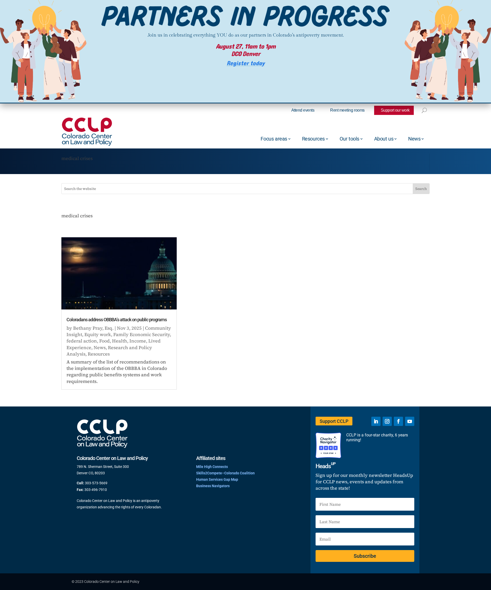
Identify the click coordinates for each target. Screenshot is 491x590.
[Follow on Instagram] (387, 421)
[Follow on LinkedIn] (376, 421)
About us (384, 139)
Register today (246, 63)
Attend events (303, 110)
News (414, 139)
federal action (81, 341)
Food (104, 341)
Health (119, 341)
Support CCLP (334, 421)
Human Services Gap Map (217, 479)
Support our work (395, 110)
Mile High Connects (212, 467)
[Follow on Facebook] (398, 421)
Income (137, 341)
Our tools (349, 139)
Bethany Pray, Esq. (93, 328)
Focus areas (274, 139)
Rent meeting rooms (347, 110)
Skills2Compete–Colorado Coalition (225, 473)
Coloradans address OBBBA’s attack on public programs (116, 319)
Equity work (97, 334)
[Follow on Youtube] (409, 421)
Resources (313, 139)
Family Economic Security (141, 334)
